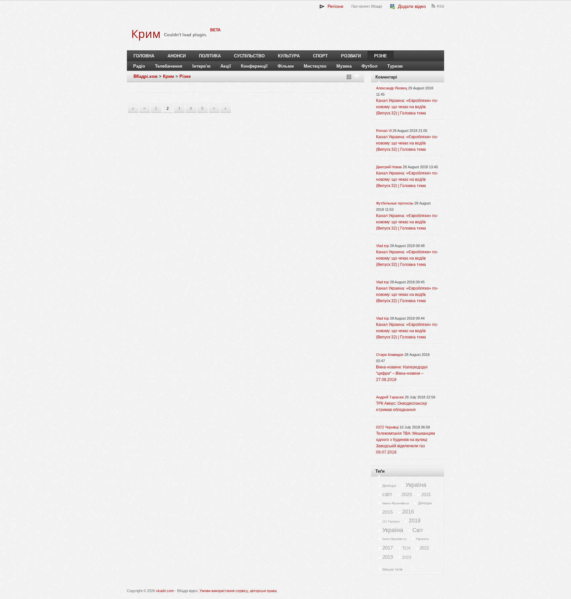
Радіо (139, 66)
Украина (422, 539)
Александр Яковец (391, 88)
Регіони (334, 6)
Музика (344, 66)
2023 (406, 557)
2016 (408, 512)
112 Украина (391, 521)
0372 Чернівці (387, 427)
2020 (406, 494)
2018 (415, 520)
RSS (440, 6)
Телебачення (168, 66)
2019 (387, 557)
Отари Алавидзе (389, 355)
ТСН (406, 548)
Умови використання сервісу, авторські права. (239, 591)
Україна (415, 485)
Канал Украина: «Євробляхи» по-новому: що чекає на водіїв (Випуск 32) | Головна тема (407, 106)
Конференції (254, 66)
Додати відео (410, 6)
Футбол (369, 66)
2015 (426, 494)
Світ (417, 530)
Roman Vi (384, 131)
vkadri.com (165, 591)
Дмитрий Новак (389, 167)
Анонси (177, 55)
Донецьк (389, 486)
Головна (143, 55)
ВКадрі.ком (145, 76)
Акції (225, 66)
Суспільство (249, 55)
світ (387, 494)
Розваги (351, 55)
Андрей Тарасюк (390, 397)
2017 (387, 548)
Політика (210, 55)
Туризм (395, 66)
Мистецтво (315, 66)
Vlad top (382, 246)
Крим (168, 76)
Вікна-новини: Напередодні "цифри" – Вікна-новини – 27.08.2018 (402, 373)
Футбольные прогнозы (394, 203)
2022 (424, 548)
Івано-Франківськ (395, 503)
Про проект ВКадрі (366, 6)
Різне (380, 55)
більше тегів (392, 569)
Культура (289, 55)
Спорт (320, 55)
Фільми (286, 66)
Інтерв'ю (201, 66)
